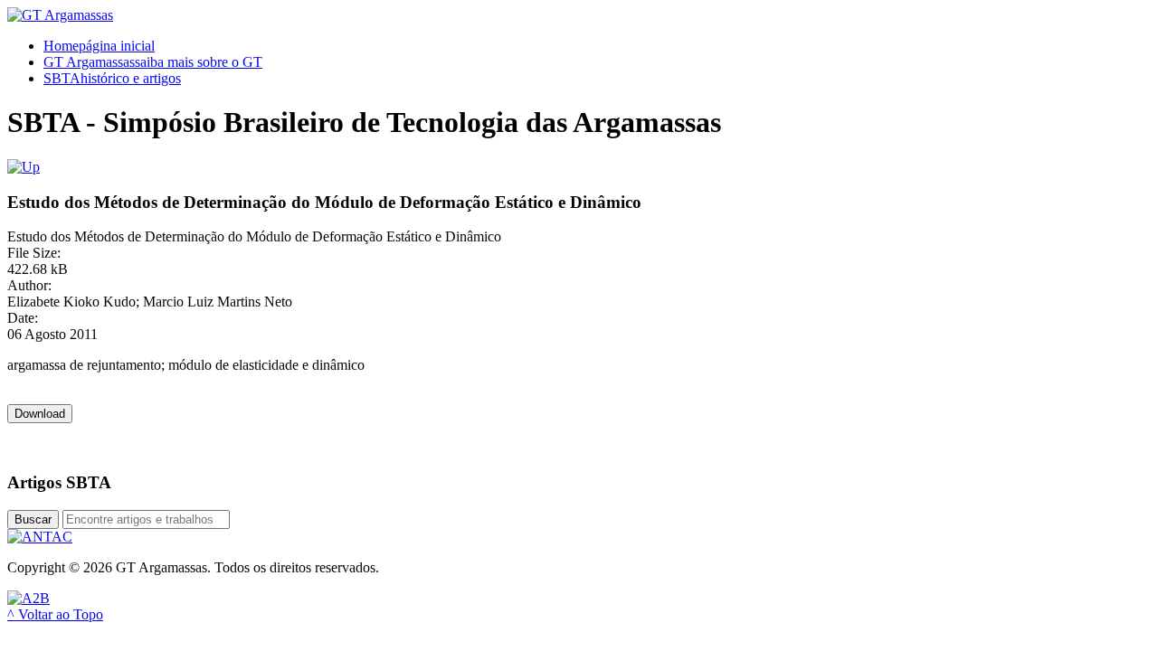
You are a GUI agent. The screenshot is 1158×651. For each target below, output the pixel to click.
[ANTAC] (39, 536)
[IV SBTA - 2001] (23, 167)
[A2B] (28, 598)
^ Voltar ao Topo (55, 614)
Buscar (33, 519)
